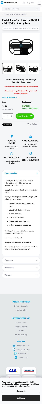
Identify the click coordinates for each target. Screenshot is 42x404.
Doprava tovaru (21, 323)
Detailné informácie (9, 97)
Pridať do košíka (22, 116)
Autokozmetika (21, 310)
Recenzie (21, 331)
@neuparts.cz (23, 353)
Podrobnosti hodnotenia (30, 28)
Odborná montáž (21, 327)
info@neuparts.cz (23, 345)
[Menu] (39, 3)
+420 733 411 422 (23, 349)
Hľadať (37, 9)
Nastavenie (21, 391)
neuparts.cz (23, 357)
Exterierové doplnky (21, 306)
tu (28, 386)
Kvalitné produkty (21, 335)
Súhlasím (21, 398)
